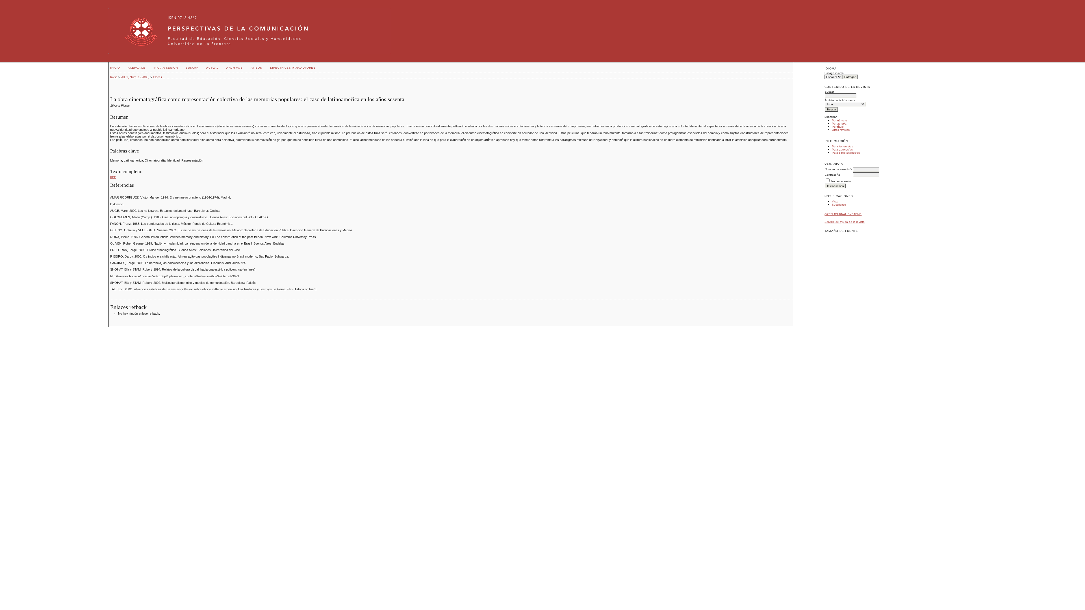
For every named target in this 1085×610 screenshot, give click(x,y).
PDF (113, 177)
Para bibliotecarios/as (846, 152)
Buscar (192, 67)
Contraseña (832, 174)
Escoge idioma (834, 73)
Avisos (256, 67)
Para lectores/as (842, 146)
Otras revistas (841, 129)
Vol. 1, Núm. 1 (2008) (135, 77)
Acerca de (137, 67)
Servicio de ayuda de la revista (844, 221)
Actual (212, 67)
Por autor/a (839, 123)
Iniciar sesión (165, 67)
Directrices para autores (292, 67)
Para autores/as (842, 149)
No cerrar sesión (841, 181)
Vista (835, 201)
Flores (157, 77)
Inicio (115, 67)
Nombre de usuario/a (838, 169)
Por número (839, 120)
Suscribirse (839, 204)
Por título (838, 126)
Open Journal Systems (843, 214)
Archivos (234, 67)
